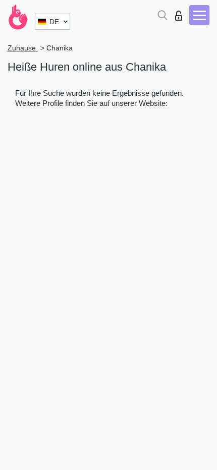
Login (181, 13)
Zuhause (23, 48)
